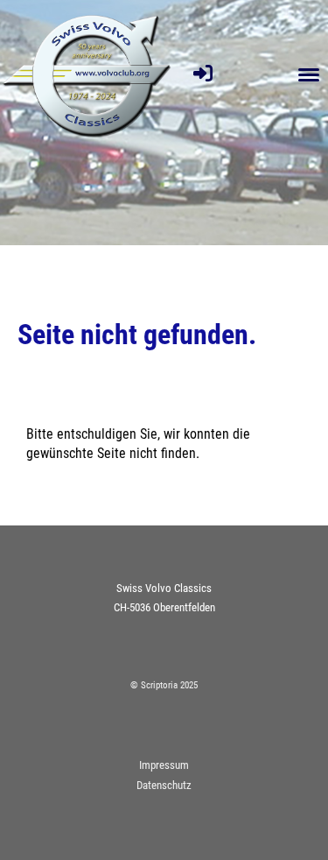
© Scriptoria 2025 (164, 685)
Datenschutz (164, 785)
